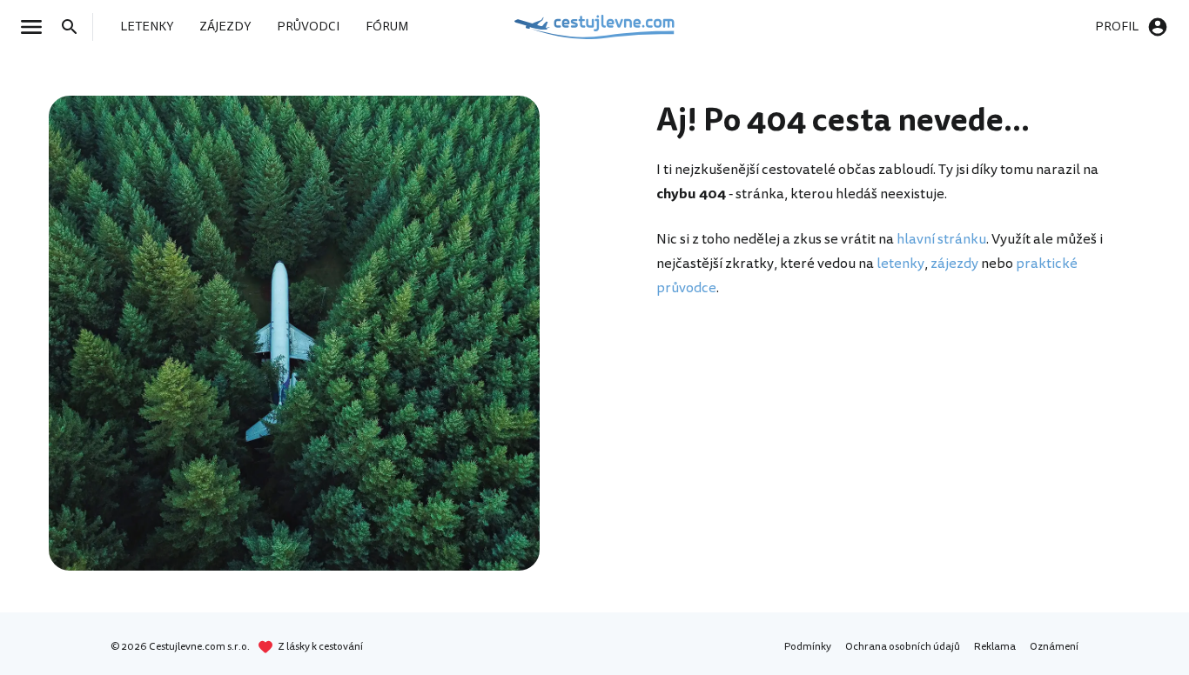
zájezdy (954, 263)
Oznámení (1054, 646)
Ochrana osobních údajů (902, 646)
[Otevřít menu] (36, 27)
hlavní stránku (941, 239)
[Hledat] (75, 27)
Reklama (995, 646)
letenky (900, 263)
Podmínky (807, 646)
